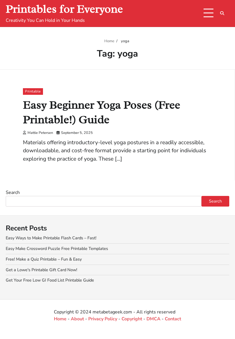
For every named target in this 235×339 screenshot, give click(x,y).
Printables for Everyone (64, 9)
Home (60, 319)
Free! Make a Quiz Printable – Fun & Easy (44, 259)
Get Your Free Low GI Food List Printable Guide (50, 280)
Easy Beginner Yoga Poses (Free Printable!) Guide (101, 112)
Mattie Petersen (40, 132)
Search (13, 192)
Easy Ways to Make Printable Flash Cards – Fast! (51, 238)
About (77, 319)
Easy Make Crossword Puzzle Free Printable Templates (57, 248)
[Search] (222, 13)
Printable (33, 91)
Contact (173, 319)
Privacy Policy (102, 319)
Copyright (132, 319)
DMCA (153, 319)
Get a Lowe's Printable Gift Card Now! (41, 270)
